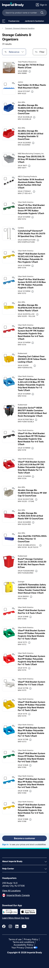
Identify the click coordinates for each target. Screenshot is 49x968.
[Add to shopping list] (13, 63)
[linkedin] (17, 926)
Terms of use (15, 939)
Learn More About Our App (15, 918)
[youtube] (24, 926)
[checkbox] (5, 64)
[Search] (42, 12)
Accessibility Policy (23, 944)
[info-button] (30, 71)
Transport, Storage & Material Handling (19, 28)
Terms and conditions (23, 942)
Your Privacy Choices (22, 947)
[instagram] (10, 926)
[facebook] (3, 926)
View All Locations (11, 890)
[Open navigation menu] (3, 21)
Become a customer (24, 838)
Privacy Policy (31, 939)
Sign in (5, 844)
